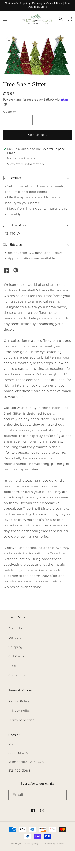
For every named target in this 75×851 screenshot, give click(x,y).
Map (12, 744)
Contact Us (17, 675)
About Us (15, 628)
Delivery (14, 637)
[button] (5, 18)
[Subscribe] (61, 795)
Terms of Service (21, 720)
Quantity (9, 111)
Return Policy (19, 701)
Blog (12, 666)
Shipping (15, 647)
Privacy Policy (19, 710)
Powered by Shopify (54, 844)
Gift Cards (16, 656)
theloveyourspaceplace (31, 844)
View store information (25, 164)
